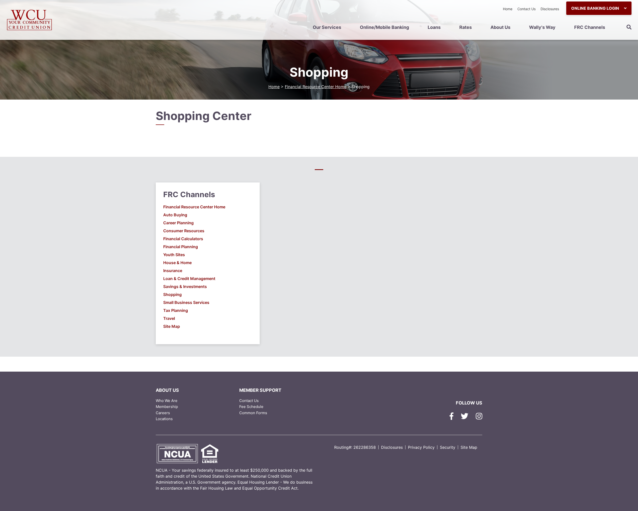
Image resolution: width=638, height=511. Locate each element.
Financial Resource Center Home (315, 86)
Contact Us (526, 9)
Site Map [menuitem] (171, 326)
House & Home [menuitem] (177, 262)
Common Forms (253, 412)
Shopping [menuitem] (172, 294)
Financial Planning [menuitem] (180, 246)
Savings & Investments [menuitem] (185, 286)
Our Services (327, 27)
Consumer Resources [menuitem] (183, 230)
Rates (465, 27)
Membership (167, 406)
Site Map (469, 447)
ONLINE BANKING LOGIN (595, 8)
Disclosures (550, 9)
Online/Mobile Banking (384, 27)
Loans (434, 27)
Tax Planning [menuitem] (175, 310)
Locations (164, 418)
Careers (163, 412)
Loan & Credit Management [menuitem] (189, 278)
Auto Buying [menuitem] (175, 214)
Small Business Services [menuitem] (186, 302)
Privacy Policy (421, 447)
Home (507, 9)
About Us (500, 27)
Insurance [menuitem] (172, 270)
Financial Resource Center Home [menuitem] (194, 206)
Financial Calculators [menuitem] (183, 238)
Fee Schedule (251, 406)
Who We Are (166, 400)
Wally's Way (542, 27)
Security (447, 447)
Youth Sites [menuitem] (174, 254)
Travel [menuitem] (169, 318)
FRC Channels (589, 27)
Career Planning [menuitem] (178, 222)
